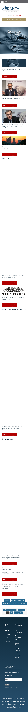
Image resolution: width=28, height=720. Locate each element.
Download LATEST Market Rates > (14, 19)
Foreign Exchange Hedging (17, 650)
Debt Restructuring (18, 631)
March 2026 (21, 600)
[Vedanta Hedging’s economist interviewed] (12, 584)
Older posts (18, 612)
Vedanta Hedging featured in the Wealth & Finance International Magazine (12, 428)
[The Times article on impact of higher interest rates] (14, 295)
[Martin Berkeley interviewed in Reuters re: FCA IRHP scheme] (14, 569)
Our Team (7, 637)
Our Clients (7, 634)
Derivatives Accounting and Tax (18, 637)
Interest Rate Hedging (18, 656)
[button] (2, 2)
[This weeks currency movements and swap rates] (14, 144)
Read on (5, 76)
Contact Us (7, 641)
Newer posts (8, 610)
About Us (7, 630)
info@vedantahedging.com (12, 707)
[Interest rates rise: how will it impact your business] (14, 95)
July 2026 (7, 600)
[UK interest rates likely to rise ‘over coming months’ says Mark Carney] (14, 122)
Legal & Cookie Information (9, 698)
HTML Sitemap (19, 698)
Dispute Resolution (17, 644)
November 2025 (7, 603)
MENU (5, 2)
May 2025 (23, 603)
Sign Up (7, 684)
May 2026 (13, 600)
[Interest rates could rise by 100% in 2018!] (14, 66)
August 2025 (16, 603)
